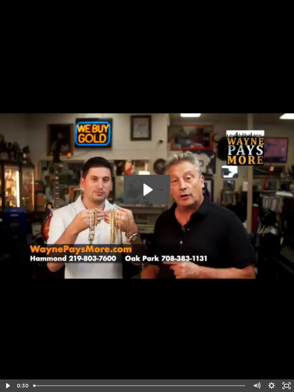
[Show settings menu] (271, 385)
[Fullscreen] (286, 385)
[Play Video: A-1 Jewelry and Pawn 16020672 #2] (147, 190)
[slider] (139, 385)
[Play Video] (7, 385)
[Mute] (256, 385)
